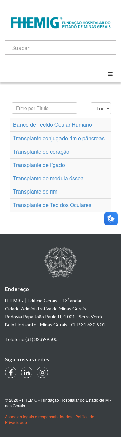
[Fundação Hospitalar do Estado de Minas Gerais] (60, 26)
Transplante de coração (41, 151)
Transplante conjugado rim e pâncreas (59, 138)
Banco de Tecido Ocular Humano (52, 124)
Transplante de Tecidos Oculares (52, 205)
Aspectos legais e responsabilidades (38, 416)
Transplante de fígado (39, 165)
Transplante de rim (35, 191)
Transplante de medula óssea (48, 178)
